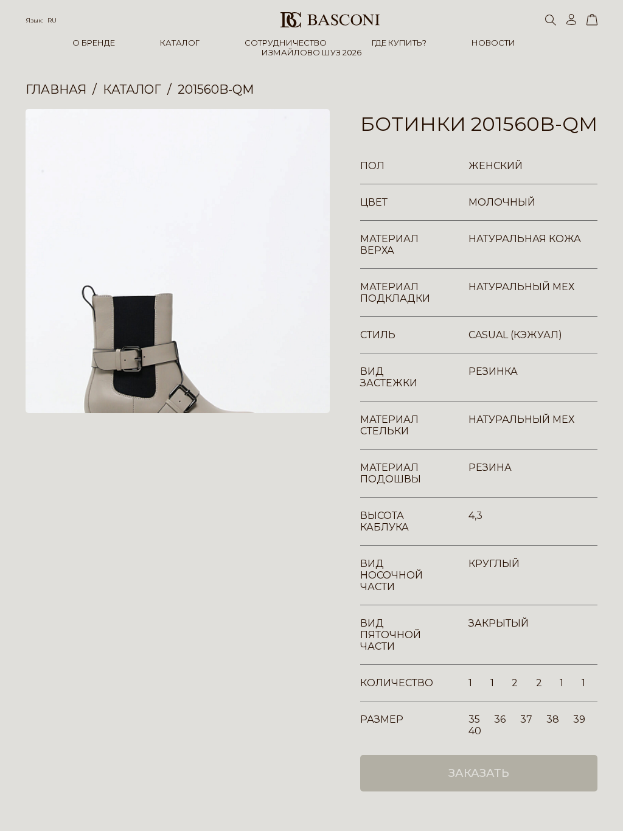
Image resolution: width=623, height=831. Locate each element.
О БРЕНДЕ (93, 42)
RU (52, 20)
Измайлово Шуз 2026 (311, 52)
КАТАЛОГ (180, 42)
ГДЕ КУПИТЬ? (399, 42)
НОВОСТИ (493, 42)
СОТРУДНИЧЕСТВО (286, 42)
